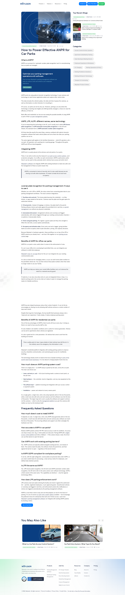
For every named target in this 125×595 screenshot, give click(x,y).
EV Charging (78, 67)
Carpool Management (64, 582)
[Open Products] (44, 4)
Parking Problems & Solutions (83, 71)
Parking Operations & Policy (93, 67)
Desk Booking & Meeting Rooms (83, 59)
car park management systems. (39, 116)
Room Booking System (64, 576)
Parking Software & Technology (83, 76)
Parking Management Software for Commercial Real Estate (88, 20)
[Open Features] (52, 4)
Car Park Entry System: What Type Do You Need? (82, 544)
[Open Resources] (60, 4)
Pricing (95, 570)
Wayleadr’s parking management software (33, 499)
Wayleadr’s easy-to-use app (29, 254)
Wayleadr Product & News (82, 84)
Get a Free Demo (27, 505)
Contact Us (86, 576)
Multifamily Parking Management (51, 575)
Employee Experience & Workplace (84, 63)
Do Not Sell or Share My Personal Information (79, 591)
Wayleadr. (28, 591)
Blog (75, 570)
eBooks (76, 576)
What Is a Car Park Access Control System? (38, 544)
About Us (86, 570)
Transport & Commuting (81, 80)
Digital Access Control (64, 585)
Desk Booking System (64, 573)
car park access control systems (57, 156)
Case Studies (77, 573)
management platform (48, 401)
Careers (86, 573)
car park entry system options (45, 494)
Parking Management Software (52, 570)
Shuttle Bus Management (65, 579)
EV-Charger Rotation (64, 570)
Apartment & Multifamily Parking (83, 54)
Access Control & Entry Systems (83, 50)
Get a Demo (27, 87)
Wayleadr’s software (27, 164)
